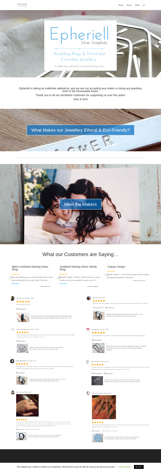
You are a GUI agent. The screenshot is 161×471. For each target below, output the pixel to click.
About (129, 5)
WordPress (56, 467)
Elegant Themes (33, 467)
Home (120, 5)
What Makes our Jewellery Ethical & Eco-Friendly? (80, 130)
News (137, 5)
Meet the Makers (80, 204)
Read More (15, 283)
